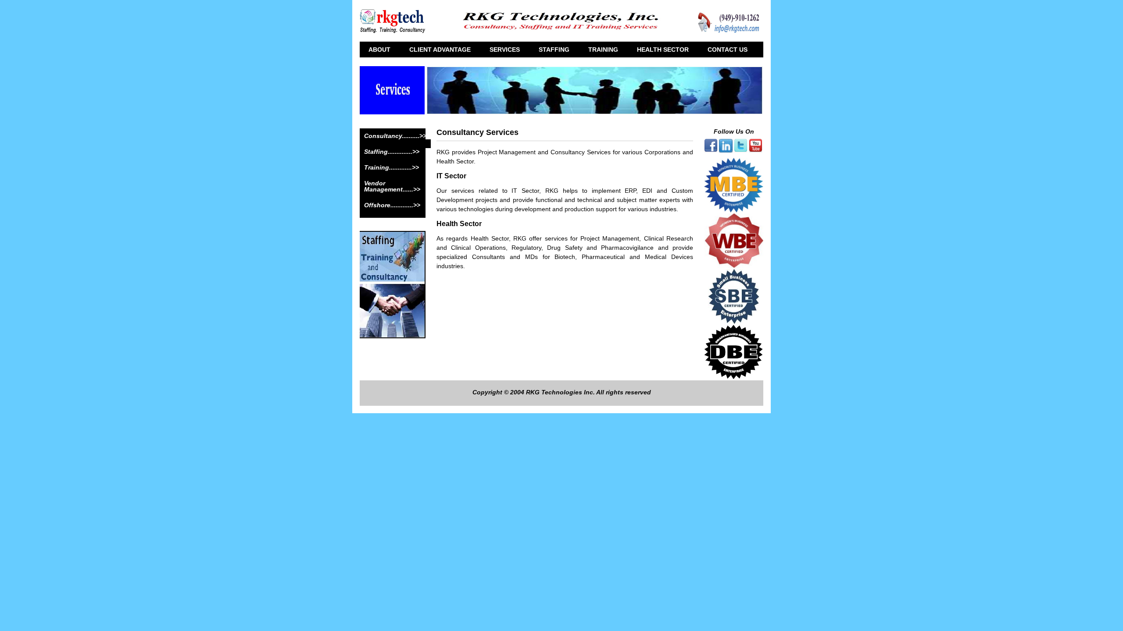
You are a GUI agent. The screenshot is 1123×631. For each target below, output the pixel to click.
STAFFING (554, 49)
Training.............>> (391, 167)
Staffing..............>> (391, 151)
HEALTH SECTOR (663, 49)
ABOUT (379, 49)
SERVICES (505, 49)
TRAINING (603, 49)
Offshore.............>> (392, 205)
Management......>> (392, 189)
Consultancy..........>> (395, 135)
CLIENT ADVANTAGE (440, 49)
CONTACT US (727, 49)
